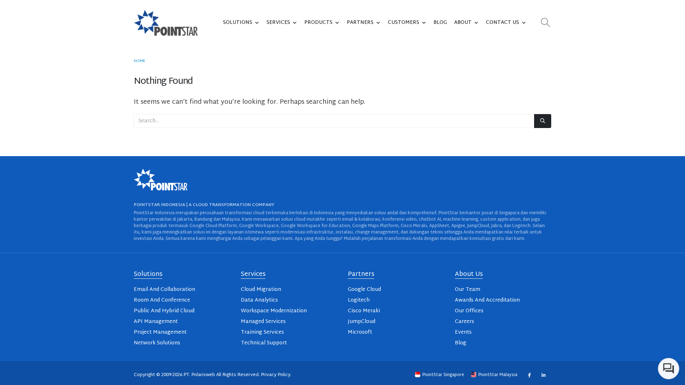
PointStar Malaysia (497, 375)
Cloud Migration (261, 289)
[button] (545, 23)
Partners (360, 22)
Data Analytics (259, 300)
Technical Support (264, 343)
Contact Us (502, 22)
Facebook (529, 375)
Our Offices (469, 311)
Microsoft (360, 332)
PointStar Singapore (443, 375)
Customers (403, 22)
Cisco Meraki (364, 311)
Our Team (467, 289)
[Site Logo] (166, 23)
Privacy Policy (275, 375)
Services (278, 22)
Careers (464, 322)
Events (463, 332)
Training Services (262, 332)
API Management (156, 322)
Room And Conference (162, 300)
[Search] (542, 121)
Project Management (160, 332)
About (463, 22)
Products (318, 22)
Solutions (237, 22)
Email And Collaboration (164, 289)
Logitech (359, 300)
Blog (440, 22)
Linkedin (543, 375)
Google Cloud (364, 289)
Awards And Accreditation (487, 300)
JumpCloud (361, 322)
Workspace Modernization (274, 311)
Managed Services (263, 322)
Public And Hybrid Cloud (164, 311)
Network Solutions (157, 343)
